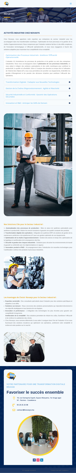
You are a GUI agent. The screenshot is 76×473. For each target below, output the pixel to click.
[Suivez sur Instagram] (38, 460)
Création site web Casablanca (59, 470)
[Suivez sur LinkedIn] (41, 460)
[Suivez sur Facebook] (34, 460)
